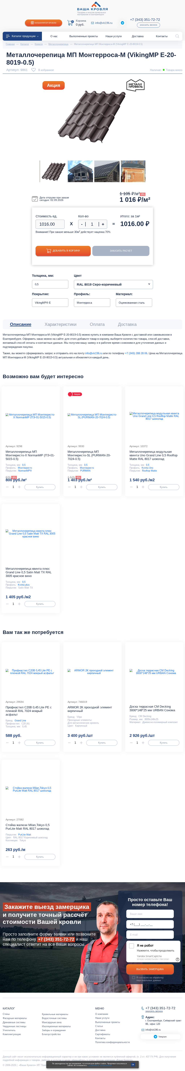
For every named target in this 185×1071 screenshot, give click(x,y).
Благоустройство (51, 1034)
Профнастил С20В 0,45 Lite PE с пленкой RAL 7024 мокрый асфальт (29, 711)
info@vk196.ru (103, 22)
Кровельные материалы (55, 1014)
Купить (40, 487)
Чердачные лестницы (14, 1026)
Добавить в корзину (66, 250)
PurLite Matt (24, 834)
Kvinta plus (24, 584)
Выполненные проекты (107, 1022)
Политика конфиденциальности (112, 1042)
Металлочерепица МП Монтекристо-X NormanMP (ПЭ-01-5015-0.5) (30, 455)
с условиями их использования (99, 1065)
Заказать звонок (148, 25)
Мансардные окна (51, 1022)
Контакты (100, 1038)
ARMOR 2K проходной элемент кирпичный (90, 709)
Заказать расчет (121, 250)
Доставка (100, 1030)
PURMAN (85, 470)
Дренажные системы (14, 1022)
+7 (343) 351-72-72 (145, 19)
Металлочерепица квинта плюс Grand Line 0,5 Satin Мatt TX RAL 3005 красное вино (28, 572)
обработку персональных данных (150, 979)
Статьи (99, 1026)
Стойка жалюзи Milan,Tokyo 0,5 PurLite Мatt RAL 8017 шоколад (28, 826)
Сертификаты (102, 1034)
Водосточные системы (54, 1018)
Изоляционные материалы (56, 1026)
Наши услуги (102, 1018)
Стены (6, 1014)
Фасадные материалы (15, 1018)
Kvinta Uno (147, 467)
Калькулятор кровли (45, 23)
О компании (101, 1014)
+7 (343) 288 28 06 (136, 353)
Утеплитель (9, 1030)
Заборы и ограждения (54, 1030)
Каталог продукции (23, 36)
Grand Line (20, 720)
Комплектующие (12, 1034)
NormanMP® (25, 470)
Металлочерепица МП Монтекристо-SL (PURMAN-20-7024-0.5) (89, 455)
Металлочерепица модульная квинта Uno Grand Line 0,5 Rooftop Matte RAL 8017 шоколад (153, 455)
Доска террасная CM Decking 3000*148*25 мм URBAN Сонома (152, 708)
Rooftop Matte (149, 470)
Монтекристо (25, 467)
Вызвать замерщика (150, 969)
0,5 (23, 465)
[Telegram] (122, 22)
